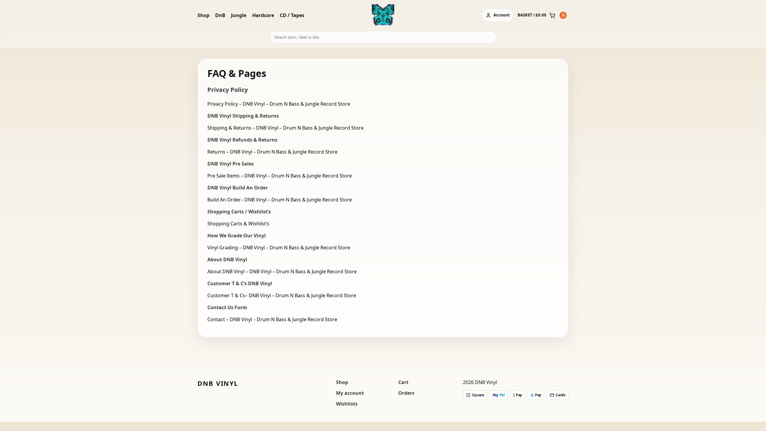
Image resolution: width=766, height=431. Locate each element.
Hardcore (263, 15)
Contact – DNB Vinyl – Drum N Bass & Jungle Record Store (272, 319)
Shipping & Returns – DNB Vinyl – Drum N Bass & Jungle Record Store (285, 128)
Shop (203, 15)
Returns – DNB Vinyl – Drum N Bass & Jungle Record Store (272, 151)
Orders (406, 393)
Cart (403, 382)
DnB (220, 15)
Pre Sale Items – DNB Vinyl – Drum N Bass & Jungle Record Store (279, 175)
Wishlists (347, 403)
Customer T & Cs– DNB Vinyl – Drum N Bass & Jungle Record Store (281, 295)
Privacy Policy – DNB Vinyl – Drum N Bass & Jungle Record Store (278, 104)
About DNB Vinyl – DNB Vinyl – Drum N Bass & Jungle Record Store (282, 271)
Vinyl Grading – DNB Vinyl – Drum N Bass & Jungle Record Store (278, 247)
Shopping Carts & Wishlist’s (238, 223)
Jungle (238, 15)
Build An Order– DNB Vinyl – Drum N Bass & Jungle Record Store (279, 199)
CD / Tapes (292, 15)
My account (350, 393)
